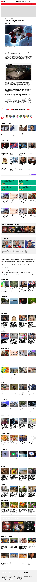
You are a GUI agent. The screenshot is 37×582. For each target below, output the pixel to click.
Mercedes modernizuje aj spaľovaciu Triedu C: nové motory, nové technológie (4, 410)
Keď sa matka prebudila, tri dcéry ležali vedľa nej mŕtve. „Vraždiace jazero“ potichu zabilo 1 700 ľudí (23, 477)
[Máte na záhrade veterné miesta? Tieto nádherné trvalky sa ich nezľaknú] (5, 505)
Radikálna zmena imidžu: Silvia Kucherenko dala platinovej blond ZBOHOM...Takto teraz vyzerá (31, 324)
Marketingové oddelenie (20, 578)
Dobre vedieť (2, 204)
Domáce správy (5, 279)
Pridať (30, 109)
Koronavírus (22, 106)
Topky (9, 18)
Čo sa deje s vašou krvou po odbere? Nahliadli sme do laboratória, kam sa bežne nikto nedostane (5, 201)
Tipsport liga (29, 395)
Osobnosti (20, 327)
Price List (10, 578)
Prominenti (13, 3)
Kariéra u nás (3, 577)
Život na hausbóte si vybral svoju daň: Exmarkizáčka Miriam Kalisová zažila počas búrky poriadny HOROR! (18, 259)
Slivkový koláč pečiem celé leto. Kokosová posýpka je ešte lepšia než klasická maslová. (13, 443)
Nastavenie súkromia (4, 576)
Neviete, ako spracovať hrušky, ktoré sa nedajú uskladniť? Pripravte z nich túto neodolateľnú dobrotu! (13, 511)
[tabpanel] (18, 261)
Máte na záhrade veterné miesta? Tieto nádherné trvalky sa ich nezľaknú (5, 510)
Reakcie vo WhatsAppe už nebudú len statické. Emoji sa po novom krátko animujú (13, 459)
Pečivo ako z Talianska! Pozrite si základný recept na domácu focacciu (31, 443)
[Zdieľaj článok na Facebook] (2, 111)
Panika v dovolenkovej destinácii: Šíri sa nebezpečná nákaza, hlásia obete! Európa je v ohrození (17, 257)
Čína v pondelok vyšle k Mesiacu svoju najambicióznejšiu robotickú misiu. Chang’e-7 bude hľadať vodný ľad (22, 460)
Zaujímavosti (22, 3)
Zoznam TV (5, 238)
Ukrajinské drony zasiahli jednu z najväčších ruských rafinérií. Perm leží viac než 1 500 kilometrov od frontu (5, 460)
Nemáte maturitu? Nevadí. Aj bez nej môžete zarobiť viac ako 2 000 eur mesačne (14, 426)
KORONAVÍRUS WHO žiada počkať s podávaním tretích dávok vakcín (32, 134)
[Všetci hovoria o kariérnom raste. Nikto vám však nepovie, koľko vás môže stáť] (23, 421)
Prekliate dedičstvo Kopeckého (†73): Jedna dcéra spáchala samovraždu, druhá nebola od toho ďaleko (23, 324)
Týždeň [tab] (34, 256)
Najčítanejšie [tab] (26, 256)
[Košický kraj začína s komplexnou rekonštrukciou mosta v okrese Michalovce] (23, 404)
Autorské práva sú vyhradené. (27, 574)
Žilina (28, 292)
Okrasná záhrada (3, 512)
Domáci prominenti (3, 327)
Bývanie (3, 484)
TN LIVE (3, 467)
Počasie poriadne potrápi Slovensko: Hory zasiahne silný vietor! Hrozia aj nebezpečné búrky (14, 289)
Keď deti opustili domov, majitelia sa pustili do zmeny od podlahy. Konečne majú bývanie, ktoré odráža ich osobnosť (32, 494)
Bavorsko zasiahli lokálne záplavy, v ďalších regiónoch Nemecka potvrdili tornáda (4, 307)
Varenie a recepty (6, 433)
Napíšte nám (3, 578)
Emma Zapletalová (3, 395)
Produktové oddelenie (19, 575)
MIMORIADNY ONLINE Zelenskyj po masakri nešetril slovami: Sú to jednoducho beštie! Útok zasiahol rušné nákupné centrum (23, 307)
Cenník (10, 577)
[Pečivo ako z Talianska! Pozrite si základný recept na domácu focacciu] (32, 438)
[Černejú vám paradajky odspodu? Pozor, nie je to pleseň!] (23, 505)
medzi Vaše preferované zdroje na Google (16, 109)
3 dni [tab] (31, 256)
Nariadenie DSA (4, 579)
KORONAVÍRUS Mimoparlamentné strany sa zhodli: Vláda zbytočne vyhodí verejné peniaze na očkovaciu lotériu (14, 134)
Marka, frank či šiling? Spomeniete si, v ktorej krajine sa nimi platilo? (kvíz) (4, 376)
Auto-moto (4, 399)
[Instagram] (26, 572)
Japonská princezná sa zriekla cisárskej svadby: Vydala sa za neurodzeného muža (5, 134)
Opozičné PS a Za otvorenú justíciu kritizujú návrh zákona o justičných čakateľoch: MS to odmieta (23, 289)
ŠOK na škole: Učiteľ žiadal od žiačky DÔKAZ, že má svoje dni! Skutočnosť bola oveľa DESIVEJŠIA (32, 341)
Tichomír (22, 1)
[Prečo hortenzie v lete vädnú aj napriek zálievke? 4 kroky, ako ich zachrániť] (32, 505)
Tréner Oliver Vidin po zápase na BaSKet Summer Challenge (30, 250)
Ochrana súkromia (4, 575)
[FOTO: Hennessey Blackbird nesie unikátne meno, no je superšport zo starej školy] (32, 404)
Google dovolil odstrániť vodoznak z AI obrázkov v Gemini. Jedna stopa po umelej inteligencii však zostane (32, 460)
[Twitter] (27, 572)
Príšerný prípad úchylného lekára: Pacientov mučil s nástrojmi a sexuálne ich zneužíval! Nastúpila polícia (18, 261)
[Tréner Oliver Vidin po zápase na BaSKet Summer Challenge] (30, 244)
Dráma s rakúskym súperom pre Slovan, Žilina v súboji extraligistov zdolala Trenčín (31, 392)
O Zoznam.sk (4, 572)
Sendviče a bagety (30, 445)
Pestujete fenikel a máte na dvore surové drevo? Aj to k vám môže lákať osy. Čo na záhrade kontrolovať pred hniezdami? (23, 494)
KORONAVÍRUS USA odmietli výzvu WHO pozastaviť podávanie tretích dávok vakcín (22, 134)
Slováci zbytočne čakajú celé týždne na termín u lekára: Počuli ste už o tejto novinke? (23, 201)
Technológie (4, 449)
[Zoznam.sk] (26, 576)
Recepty (11, 514)
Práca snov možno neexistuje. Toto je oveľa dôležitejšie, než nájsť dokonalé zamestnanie (32, 426)
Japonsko (18, 106)
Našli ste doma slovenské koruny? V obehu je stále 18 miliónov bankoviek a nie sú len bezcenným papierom (23, 376)
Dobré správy (5, 348)
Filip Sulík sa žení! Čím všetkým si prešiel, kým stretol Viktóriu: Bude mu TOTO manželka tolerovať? (4, 324)
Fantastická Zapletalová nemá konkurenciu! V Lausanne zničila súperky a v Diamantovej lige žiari (5, 392)
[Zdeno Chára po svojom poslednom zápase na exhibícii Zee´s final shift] (7, 244)
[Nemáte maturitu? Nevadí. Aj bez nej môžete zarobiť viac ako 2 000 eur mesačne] (14, 421)
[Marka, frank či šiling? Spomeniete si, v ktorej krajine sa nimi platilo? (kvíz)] (5, 370)
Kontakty (18, 572)
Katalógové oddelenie (19, 577)
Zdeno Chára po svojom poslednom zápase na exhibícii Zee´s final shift (6, 250)
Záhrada (20, 512)
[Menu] (35, 4)
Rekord (10, 106)
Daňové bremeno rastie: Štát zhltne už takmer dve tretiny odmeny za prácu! (32, 376)
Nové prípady (14, 106)
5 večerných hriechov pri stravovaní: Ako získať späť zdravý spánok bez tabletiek (23, 443)
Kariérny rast (20, 428)
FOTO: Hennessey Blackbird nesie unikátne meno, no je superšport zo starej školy (32, 410)
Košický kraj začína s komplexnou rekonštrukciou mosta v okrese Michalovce (22, 410)
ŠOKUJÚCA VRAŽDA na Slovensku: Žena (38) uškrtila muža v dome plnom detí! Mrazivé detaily (31, 289)
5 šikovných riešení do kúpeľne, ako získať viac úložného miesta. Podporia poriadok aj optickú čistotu (4, 494)
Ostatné (20, 395)
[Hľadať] (33, 4)
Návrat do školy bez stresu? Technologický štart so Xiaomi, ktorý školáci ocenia (13, 201)
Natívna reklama (11, 579)
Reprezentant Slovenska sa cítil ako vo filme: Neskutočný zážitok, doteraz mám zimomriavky (23, 392)
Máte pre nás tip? (19, 579)
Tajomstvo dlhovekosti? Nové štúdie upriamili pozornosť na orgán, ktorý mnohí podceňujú (23, 341)
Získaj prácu (11, 428)
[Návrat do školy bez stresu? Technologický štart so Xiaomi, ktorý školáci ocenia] (14, 353)
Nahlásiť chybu (7, 112)
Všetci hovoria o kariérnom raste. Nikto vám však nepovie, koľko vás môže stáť (23, 426)
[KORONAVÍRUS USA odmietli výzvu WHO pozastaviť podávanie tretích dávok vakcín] (23, 128)
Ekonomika (28, 3)
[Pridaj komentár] (2, 108)
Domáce (3, 3)
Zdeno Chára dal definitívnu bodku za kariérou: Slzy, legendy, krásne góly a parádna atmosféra (13, 392)
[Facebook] (24, 572)
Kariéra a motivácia (6, 416)
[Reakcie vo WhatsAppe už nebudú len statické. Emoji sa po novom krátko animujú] (14, 454)
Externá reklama (11, 575)
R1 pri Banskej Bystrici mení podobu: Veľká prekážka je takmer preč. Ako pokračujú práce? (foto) (14, 376)
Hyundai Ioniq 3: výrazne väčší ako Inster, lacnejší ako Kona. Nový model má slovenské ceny (14, 410)
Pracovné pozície (4, 178)
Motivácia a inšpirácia (30, 428)
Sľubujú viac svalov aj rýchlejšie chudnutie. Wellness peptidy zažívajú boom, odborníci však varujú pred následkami (32, 477)
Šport (18, 3)
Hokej (2, 252)
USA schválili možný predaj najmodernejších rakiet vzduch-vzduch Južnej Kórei (14, 306)
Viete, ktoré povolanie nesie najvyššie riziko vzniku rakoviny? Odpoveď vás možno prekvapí (16, 264)
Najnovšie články (5, 267)
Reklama (10, 572)
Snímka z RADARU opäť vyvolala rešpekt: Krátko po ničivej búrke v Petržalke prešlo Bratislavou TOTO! (5, 289)
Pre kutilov (4, 500)
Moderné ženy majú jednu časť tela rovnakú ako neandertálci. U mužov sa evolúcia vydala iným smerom (4, 477)
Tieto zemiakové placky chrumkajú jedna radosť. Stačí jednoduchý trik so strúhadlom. (5, 443)
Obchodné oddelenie (19, 576)
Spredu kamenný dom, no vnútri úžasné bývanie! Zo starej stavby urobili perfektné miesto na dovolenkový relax (14, 494)
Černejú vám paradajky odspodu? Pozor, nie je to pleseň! (23, 510)
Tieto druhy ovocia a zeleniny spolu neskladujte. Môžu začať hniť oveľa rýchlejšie (14, 477)
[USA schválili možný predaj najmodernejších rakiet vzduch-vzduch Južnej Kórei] (14, 301)
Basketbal (26, 252)
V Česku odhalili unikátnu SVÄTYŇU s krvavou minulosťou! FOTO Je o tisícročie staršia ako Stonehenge (13, 341)
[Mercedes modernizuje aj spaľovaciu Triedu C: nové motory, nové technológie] (5, 404)
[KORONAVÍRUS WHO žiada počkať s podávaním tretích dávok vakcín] (32, 128)
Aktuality (2, 429)
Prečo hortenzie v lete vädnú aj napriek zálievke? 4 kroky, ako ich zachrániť (31, 511)
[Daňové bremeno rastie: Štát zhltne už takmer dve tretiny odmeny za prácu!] (32, 370)
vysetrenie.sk (20, 343)
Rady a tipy (20, 445)
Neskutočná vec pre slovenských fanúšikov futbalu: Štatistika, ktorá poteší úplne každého (32, 201)
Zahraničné (8, 3)
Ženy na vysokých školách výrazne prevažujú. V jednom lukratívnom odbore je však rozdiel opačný (5, 426)
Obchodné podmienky (12, 576)
